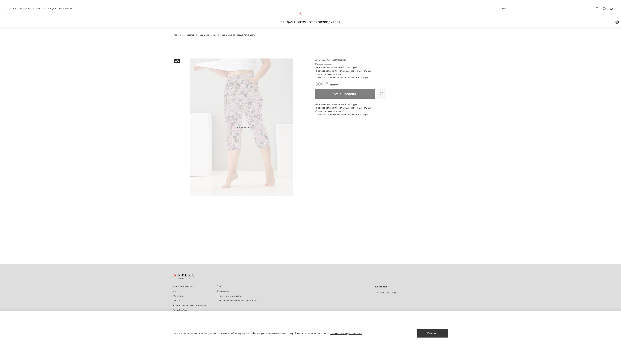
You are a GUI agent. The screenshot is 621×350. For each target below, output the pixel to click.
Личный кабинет (180, 310)
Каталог (190, 34)
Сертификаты (223, 291)
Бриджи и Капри (208, 34)
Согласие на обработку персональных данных (238, 300)
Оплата (176, 300)
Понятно (432, 333)
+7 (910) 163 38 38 (385, 292)
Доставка (177, 291)
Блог (219, 286)
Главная (177, 34)
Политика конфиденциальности (231, 295)
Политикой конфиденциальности (346, 333)
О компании (179, 295)
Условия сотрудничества (184, 286)
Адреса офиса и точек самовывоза (189, 305)
